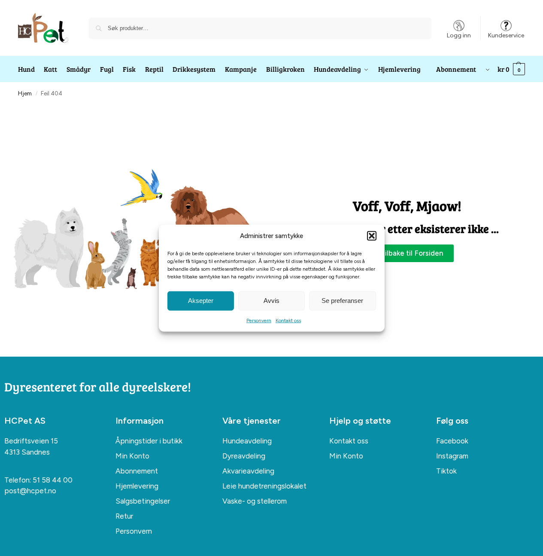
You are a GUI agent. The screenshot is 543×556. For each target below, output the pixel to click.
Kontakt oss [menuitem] (348, 441)
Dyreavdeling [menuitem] (243, 456)
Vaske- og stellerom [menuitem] (254, 501)
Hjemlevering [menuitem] (136, 486)
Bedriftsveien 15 (31, 441)
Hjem (25, 93)
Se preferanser (342, 300)
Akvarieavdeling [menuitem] (248, 471)
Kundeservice (506, 35)
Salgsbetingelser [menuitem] (142, 501)
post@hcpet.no (30, 490)
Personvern (258, 320)
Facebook (452, 441)
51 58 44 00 (53, 480)
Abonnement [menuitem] (136, 471)
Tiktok (446, 471)
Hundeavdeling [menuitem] (247, 441)
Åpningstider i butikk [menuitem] (148, 441)
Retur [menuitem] (124, 516)
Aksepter (200, 300)
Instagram (452, 456)
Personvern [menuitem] (133, 531)
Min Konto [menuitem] (132, 456)
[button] (371, 236)
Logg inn (459, 35)
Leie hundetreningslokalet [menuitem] (264, 486)
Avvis (271, 300)
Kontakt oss (288, 320)
